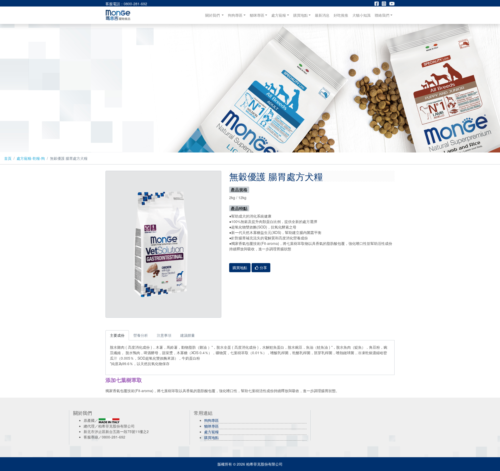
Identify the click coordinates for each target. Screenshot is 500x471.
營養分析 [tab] (140, 335)
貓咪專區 (257, 15)
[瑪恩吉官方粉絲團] (378, 3)
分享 (263, 267)
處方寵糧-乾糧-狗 (31, 158)
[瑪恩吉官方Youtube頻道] (392, 3)
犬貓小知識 (361, 15)
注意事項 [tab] (164, 335)
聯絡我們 (382, 15)
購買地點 (300, 15)
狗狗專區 (235, 15)
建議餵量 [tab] (187, 335)
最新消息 (322, 15)
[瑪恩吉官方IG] (385, 3)
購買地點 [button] (240, 267)
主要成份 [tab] (117, 335)
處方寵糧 (278, 15)
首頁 (7, 158)
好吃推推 (341, 15)
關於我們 (215, 15)
